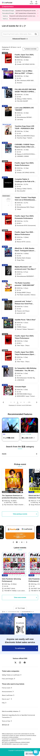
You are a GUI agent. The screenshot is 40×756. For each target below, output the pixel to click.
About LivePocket (7, 695)
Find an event (6, 688)
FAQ (3, 703)
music (4, 454)
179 (29, 402)
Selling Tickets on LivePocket (11, 675)
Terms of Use (6, 721)
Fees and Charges (7, 678)
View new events (20, 597)
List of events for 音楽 (13, 611)
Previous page (3, 402)
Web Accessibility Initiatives (10, 711)
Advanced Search (19, 39)
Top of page (21, 608)
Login (36, 3)
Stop (17, 542)
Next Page (36, 402)
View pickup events (20, 514)
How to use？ (6, 699)
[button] (13, 542)
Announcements (7, 691)
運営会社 (4, 725)
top (4, 611)
